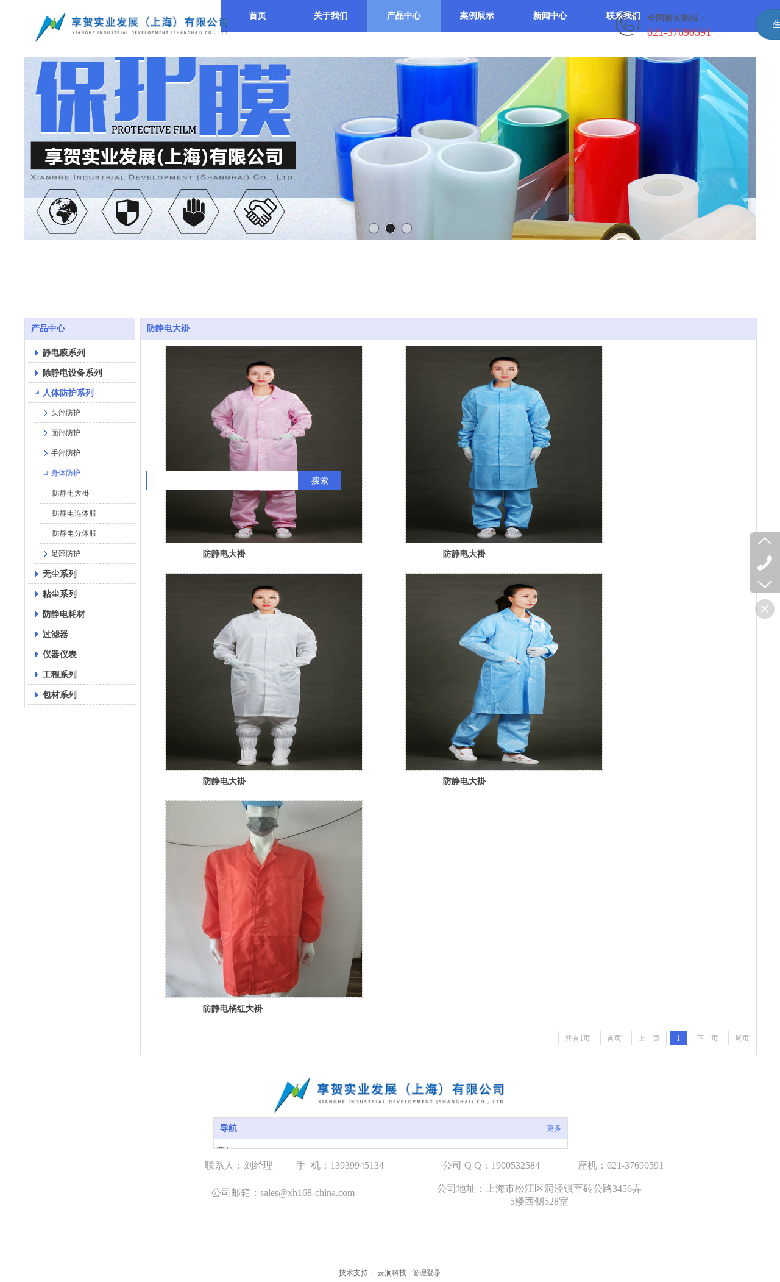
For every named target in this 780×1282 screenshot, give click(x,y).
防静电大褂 (224, 553)
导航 (228, 1128)
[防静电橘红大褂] (264, 899)
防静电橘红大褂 (233, 1008)
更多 (554, 1128)
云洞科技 (391, 1273)
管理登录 (426, 1273)
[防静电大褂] (264, 444)
